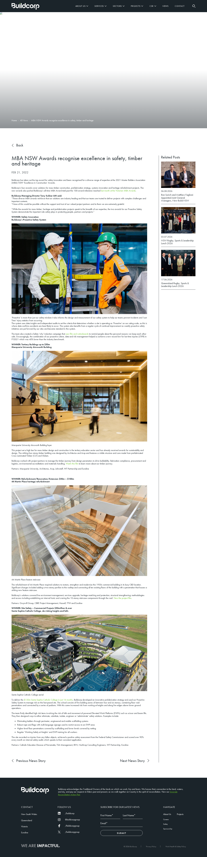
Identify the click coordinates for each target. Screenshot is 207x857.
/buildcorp (69, 813)
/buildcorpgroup (72, 832)
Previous (31, 761)
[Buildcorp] (35, 790)
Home (25, 6)
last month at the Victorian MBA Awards (118, 190)
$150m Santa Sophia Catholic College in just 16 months (48, 699)
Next (132, 761)
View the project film (122, 598)
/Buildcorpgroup (72, 825)
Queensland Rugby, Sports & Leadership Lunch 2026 (175, 285)
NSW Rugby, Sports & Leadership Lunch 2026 (177, 242)
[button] (193, 6)
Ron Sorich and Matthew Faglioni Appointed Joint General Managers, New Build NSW (177, 197)
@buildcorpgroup (72, 819)
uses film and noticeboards (77, 333)
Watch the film (72, 463)
